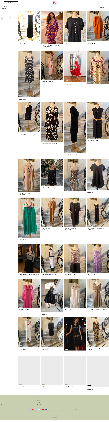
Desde (1, 15)
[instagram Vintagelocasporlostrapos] (2, 404)
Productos (39, 402)
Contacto (39, 404)
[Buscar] (17, 2)
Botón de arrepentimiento (79, 415)
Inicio (2, 6)
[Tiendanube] (54, 417)
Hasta (9, 15)
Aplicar (2, 19)
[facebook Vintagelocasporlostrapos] (5, 404)
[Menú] (2, 2)
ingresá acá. (71, 415)
